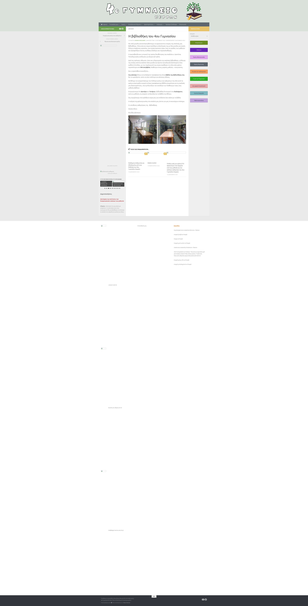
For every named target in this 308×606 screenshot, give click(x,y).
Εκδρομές (159, 24)
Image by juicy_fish (179, 260)
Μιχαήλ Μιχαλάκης (140, 40)
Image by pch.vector (179, 243)
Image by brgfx (178, 234)
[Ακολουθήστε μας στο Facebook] (123, 29)
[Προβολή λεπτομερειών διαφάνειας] (118, 184)
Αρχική (104, 24)
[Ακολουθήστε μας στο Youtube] (120, 29)
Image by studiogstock (180, 264)
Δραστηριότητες (148, 24)
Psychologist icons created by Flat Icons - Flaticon (187, 230)
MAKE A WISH (152, 163)
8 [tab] (117, 188)
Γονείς (123, 24)
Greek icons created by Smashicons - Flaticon (185, 247)
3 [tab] (108, 188)
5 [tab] (112, 188)
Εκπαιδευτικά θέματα (134, 24)
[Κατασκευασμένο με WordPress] (111, 602)
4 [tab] (110, 188)
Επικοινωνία (182, 24)
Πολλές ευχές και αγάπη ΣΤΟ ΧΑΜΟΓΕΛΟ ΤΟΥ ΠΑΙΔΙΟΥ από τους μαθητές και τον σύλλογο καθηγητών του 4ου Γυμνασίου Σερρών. (175, 168)
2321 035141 (113, 285)
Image (175, 239)
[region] (112, 184)
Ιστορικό (192, 33)
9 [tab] (119, 188)
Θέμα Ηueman (126, 602)
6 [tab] (114, 188)
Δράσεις (131, 29)
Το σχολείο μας (113, 24)
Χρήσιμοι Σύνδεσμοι (171, 24)
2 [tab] (106, 188)
